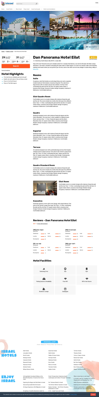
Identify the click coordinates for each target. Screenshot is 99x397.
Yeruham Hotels (52, 367)
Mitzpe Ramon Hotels (28, 369)
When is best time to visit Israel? (82, 376)
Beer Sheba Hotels (78, 367)
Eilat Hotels (26, 351)
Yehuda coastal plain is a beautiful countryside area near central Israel (82, 387)
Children (13, 62)
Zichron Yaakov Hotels (79, 355)
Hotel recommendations (49, 9)
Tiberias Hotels (77, 353)
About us (43, 344)
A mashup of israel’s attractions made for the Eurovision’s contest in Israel (33, 391)
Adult (3, 62)
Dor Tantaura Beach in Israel (55, 382)
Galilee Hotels (51, 369)
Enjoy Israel (26, 9)
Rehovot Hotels (52, 364)
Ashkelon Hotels (78, 364)
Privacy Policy (50, 344)
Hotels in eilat (9, 51)
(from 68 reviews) (42, 224)
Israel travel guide (35, 9)
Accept (93, 394)
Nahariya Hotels (52, 360)
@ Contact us (58, 344)
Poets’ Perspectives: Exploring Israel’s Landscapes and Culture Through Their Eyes (59, 377)
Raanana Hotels (27, 364)
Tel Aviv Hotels (77, 351)
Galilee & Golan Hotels (54, 355)
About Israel (19, 9)
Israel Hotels (9, 9)
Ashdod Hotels (27, 367)
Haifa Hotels (51, 353)
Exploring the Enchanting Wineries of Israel (84, 385)
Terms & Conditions (6, 70)
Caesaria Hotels (27, 360)
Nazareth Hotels (27, 362)
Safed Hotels (77, 360)
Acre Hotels (51, 362)
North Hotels (26, 355)
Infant (23, 62)
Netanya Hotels (27, 358)
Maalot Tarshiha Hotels (79, 369)
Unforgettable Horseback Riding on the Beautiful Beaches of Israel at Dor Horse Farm (33, 378)
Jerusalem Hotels (27, 353)
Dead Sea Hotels (52, 351)
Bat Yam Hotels (78, 362)
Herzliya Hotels (52, 358)
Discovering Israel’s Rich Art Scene (31, 385)
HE (97, 3)
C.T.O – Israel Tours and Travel (56, 391)
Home (2, 9)
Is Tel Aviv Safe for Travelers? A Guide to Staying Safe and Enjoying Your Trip (84, 379)
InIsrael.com (49, 342)
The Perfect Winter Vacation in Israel (57, 385)
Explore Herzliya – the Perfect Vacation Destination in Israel (58, 387)
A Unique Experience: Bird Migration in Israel (34, 387)
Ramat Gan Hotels (78, 358)
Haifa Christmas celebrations (81, 382)
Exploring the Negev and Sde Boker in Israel (34, 382)
